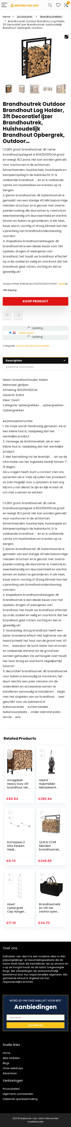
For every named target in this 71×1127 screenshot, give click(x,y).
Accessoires (24, 17)
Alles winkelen (11, 1058)
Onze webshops (13, 1068)
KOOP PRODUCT (35, 301)
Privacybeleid (11, 1089)
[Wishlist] (58, 5)
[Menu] (4, 5)
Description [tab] (14, 360)
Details (61, 283)
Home (6, 17)
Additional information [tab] (20, 367)
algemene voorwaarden (18, 1094)
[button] (66, 37)
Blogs (6, 1063)
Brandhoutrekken (51, 17)
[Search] (50, 5)
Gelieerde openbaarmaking (20, 1099)
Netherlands (26, 333)
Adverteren (10, 1073)
